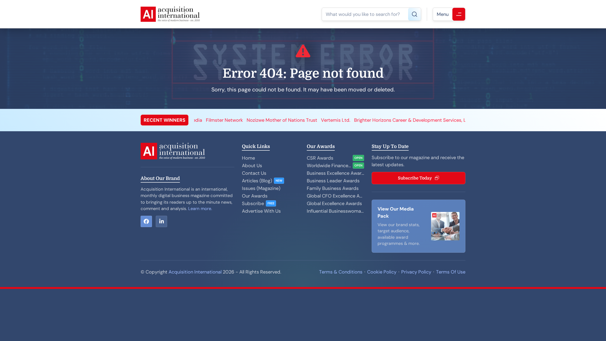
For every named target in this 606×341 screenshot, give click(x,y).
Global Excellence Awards (334, 203)
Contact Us (254, 173)
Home (248, 158)
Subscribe (253, 203)
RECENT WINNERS (164, 120)
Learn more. (200, 208)
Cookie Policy (382, 272)
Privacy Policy (416, 272)
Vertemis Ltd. (285, 120)
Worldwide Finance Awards (329, 165)
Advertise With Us (261, 211)
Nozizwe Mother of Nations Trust (231, 120)
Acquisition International (195, 272)
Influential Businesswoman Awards (335, 211)
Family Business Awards (333, 188)
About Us (252, 165)
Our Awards (254, 196)
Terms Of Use (450, 272)
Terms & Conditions (340, 272)
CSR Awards (320, 158)
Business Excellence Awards (335, 173)
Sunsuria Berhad (459, 120)
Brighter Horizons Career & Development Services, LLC (362, 120)
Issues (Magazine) (261, 188)
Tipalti (432, 120)
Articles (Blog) (257, 181)
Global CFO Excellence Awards (335, 196)
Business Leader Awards (333, 181)
